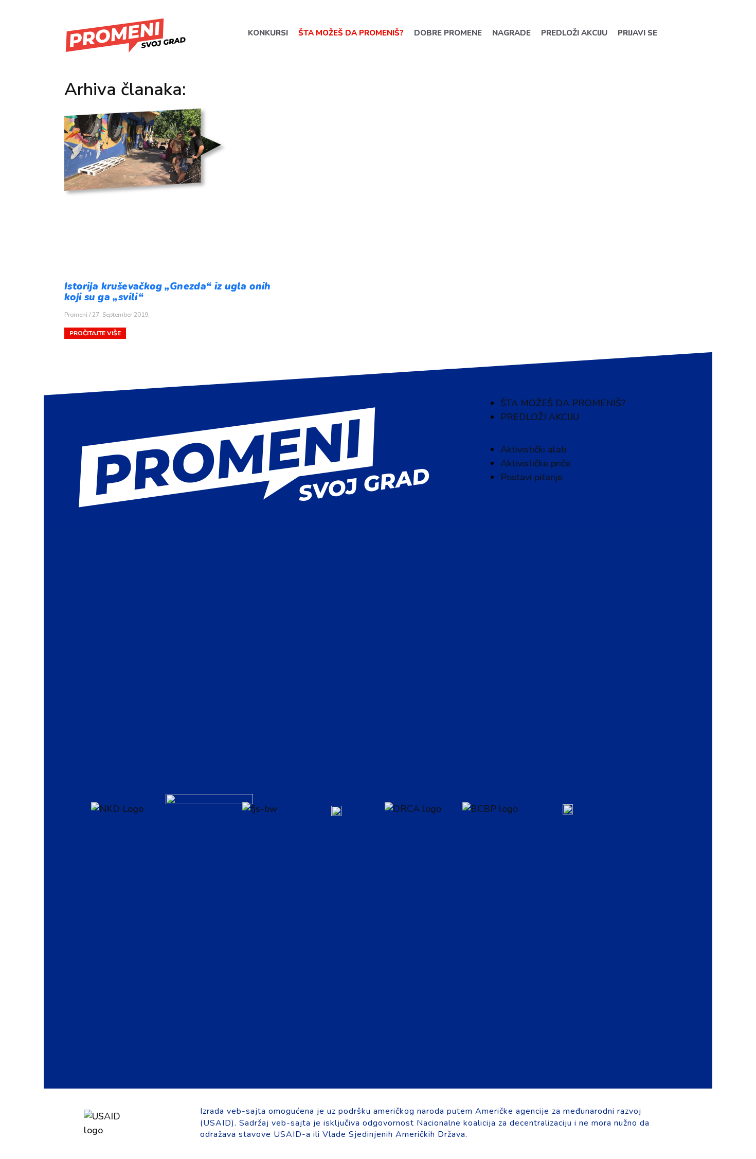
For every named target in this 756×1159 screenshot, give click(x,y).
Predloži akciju (574, 33)
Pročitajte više (95, 333)
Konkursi (267, 33)
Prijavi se (637, 33)
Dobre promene (447, 33)
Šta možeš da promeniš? (350, 33)
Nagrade (511, 33)
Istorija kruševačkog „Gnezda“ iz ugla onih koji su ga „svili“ (167, 292)
